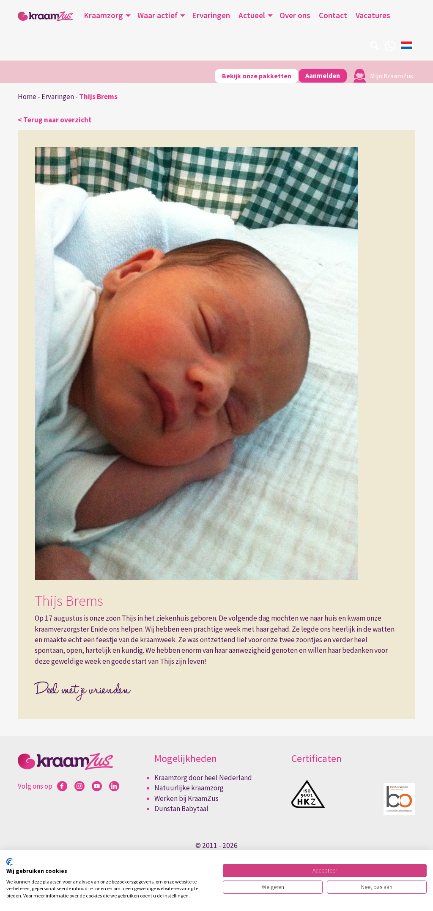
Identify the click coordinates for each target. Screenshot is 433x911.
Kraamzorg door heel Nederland (203, 777)
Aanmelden (322, 75)
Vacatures (373, 15)
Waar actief (157, 15)
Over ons (295, 15)
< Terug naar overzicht (55, 119)
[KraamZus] (45, 16)
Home (27, 96)
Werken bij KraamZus (186, 798)
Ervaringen (211, 15)
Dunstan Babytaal (181, 808)
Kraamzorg (103, 15)
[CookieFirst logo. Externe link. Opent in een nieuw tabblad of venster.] (9, 862)
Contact (333, 15)
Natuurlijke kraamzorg (189, 787)
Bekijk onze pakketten (256, 76)
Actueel (251, 15)
